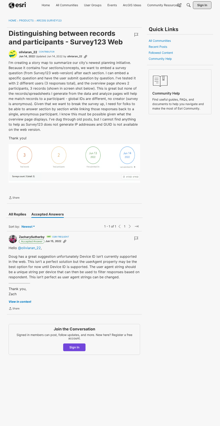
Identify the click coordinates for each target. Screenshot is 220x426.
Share (14, 198)
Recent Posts (158, 46)
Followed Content (161, 52)
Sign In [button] (74, 347)
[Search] (188, 5)
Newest (26, 227)
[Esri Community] (18, 5)
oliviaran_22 (28, 52)
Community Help (160, 58)
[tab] (17, 214)
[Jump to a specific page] (136, 226)
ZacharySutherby (31, 237)
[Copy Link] (85, 56)
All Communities (160, 40)
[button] (74, 163)
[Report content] (136, 35)
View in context (20, 301)
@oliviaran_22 (29, 248)
